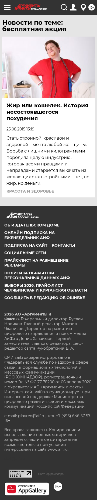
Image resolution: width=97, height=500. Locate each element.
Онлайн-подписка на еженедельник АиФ (29, 235)
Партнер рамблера (51, 474)
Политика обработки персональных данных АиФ (37, 275)
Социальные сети (25, 252)
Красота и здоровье (30, 191)
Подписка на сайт (25, 245)
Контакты (63, 245)
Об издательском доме (31, 225)
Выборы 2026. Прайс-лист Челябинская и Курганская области (45, 288)
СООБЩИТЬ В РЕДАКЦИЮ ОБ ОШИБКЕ (44, 297)
